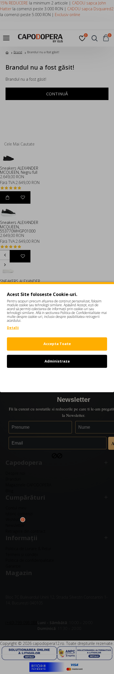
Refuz (57, 378)
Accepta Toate (57, 343)
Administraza (57, 361)
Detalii (13, 327)
